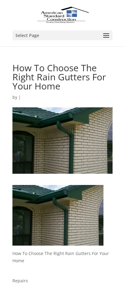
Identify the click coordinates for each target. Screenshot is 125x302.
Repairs (20, 281)
